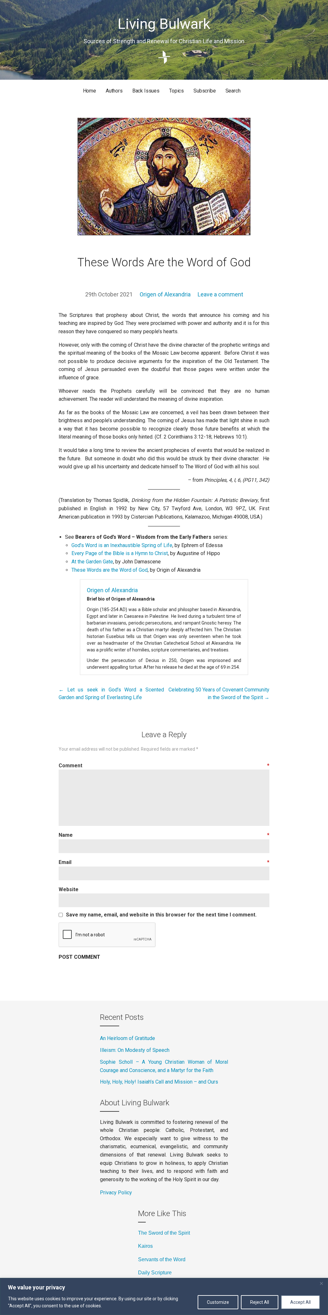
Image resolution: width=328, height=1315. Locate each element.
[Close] (321, 1283)
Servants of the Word (161, 1259)
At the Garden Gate (92, 562)
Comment (164, 765)
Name (164, 835)
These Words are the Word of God (109, 570)
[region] (164, 1296)
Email (164, 862)
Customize (218, 1302)
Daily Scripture (155, 1272)
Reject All (259, 1302)
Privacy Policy (116, 1193)
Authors (114, 91)
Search (233, 91)
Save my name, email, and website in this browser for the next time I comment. (161, 914)
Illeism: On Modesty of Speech (134, 1050)
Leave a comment (220, 294)
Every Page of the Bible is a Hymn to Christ (119, 553)
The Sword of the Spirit (164, 1233)
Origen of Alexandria (165, 294)
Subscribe (204, 91)
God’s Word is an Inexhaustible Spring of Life (121, 545)
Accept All (300, 1302)
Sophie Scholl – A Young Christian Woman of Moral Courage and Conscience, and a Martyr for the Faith (164, 1066)
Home (89, 91)
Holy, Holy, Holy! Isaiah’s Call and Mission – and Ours (159, 1082)
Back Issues (146, 91)
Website (68, 889)
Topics (176, 91)
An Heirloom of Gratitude (127, 1038)
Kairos (145, 1246)
